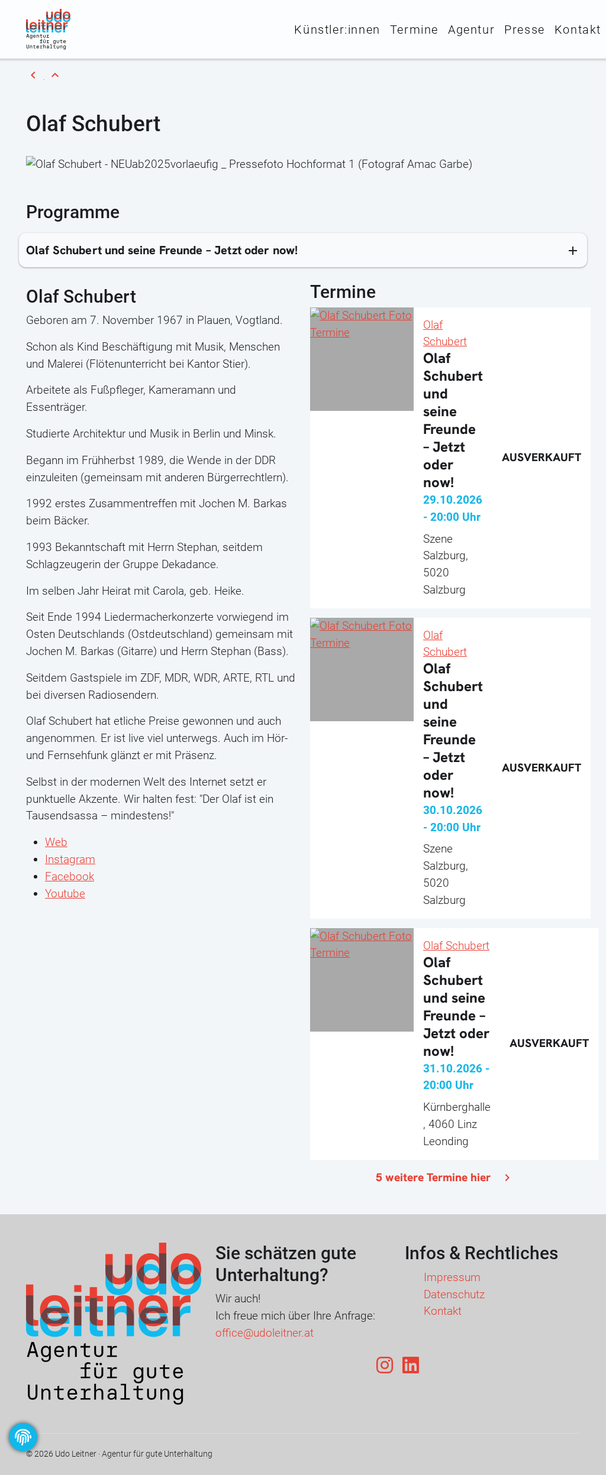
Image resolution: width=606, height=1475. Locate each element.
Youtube (65, 893)
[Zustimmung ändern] (23, 1437)
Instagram (70, 859)
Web (56, 842)
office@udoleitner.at (264, 1333)
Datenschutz (454, 1294)
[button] (303, 249)
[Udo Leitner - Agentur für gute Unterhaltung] (48, 28)
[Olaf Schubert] (362, 323)
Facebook (69, 876)
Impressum (452, 1277)
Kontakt (443, 1311)
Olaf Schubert (456, 945)
